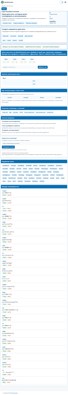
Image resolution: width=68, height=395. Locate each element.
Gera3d (61, 168)
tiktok (4, 277)
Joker (3, 245)
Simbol (4, 261)
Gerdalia (20, 178)
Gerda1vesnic (12, 178)
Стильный (13, 36)
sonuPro (10, 97)
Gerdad (5, 178)
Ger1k (57, 178)
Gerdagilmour (6, 175)
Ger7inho (38, 178)
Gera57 (25, 168)
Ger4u (62, 178)
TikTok (21, 112)
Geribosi (42, 181)
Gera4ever (26, 172)
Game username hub (29, 112)
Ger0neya (45, 178)
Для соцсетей (28, 36)
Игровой (20, 36)
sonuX (9, 40)
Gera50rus (12, 172)
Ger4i (25, 178)
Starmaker (15, 112)
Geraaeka (5, 172)
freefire (4, 191)
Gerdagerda (29, 175)
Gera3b (52, 178)
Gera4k (31, 168)
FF (3, 206)
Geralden (13, 165)
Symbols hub (50, 112)
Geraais (19, 172)
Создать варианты (18, 23)
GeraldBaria (51, 165)
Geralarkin (59, 165)
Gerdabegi (21, 175)
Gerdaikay (56, 172)
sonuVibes (58, 97)
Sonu (6, 59)
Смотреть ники (7, 23)
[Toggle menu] (65, 2)
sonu (4, 40)
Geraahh (37, 168)
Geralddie (5, 168)
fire (3, 230)
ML (3, 308)
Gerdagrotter (42, 172)
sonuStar (26, 97)
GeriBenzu (35, 181)
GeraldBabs (21, 165)
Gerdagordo (37, 175)
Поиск (4, 8)
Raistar (4, 355)
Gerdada (14, 175)
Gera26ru (12, 168)
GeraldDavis (6, 165)
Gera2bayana (53, 168)
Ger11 (14, 181)
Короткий (5, 36)
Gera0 (9, 181)
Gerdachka (45, 175)
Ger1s (4, 181)
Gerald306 (28, 165)
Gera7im (19, 168)
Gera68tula (34, 172)
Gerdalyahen (60, 175)
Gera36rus (31, 178)
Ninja (3, 292)
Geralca (35, 165)
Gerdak (49, 172)
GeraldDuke (42, 165)
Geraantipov (44, 168)
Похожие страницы (31, 23)
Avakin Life (5, 112)
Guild (3, 347)
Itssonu (15, 40)
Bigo (10, 112)
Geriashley (27, 181)
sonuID (21, 40)
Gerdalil (52, 175)
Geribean (20, 181)
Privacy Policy (14, 393)
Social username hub (40, 112)
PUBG (3, 222)
